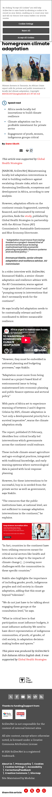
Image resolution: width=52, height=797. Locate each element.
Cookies (38, 763)
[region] (26, 21)
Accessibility (34, 766)
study (28, 216)
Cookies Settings (26, 24)
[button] (31, 150)
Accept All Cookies (26, 37)
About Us (7, 763)
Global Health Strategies (32, 659)
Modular (30, 778)
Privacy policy (23, 763)
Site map (35, 773)
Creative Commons (16, 773)
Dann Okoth (12, 143)
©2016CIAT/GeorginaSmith (14, 94)
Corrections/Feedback (18, 770)
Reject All (26, 30)
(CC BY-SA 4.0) (33, 94)
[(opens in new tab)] (7, 714)
